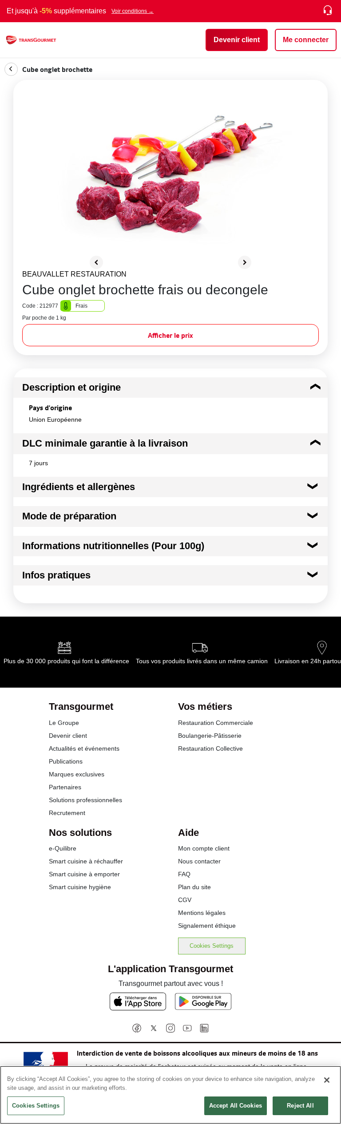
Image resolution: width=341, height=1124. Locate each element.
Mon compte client (204, 848)
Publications (66, 761)
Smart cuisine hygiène (80, 886)
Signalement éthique (207, 925)
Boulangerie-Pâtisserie (210, 735)
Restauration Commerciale (215, 722)
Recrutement (67, 812)
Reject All (300, 1105)
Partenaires (65, 787)
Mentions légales (202, 912)
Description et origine (71, 387)
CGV (184, 899)
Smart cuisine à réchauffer (86, 861)
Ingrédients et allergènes (78, 486)
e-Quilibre (62, 848)
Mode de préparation (69, 516)
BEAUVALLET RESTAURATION (74, 274)
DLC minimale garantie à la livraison (105, 443)
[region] (170, 1095)
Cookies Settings (212, 945)
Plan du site (194, 886)
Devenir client (68, 735)
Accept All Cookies (235, 1105)
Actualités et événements (84, 748)
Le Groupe (64, 722)
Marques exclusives (76, 774)
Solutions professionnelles (85, 799)
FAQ (184, 874)
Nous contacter (199, 861)
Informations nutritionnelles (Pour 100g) (113, 545)
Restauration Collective (210, 748)
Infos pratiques (56, 575)
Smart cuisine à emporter (84, 874)
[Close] (327, 1080)
